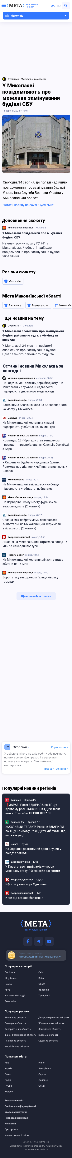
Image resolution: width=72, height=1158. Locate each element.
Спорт (42, 984)
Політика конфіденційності (17, 1106)
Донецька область (15, 1023)
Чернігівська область (17, 1046)
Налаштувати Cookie (17, 1135)
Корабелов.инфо (17, 400)
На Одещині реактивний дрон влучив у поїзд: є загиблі (33, 851)
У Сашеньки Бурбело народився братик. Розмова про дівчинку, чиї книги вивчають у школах (34, 467)
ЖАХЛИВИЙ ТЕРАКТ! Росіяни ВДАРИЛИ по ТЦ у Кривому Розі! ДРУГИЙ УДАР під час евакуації (35, 831)
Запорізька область (49, 1029)
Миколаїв (41, 227)
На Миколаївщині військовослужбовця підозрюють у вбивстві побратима (30, 486)
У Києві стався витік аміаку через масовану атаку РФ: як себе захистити (32, 869)
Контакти (10, 1123)
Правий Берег (16, 554)
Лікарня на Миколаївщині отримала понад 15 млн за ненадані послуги (34, 544)
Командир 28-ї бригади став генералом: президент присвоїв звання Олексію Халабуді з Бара (35, 445)
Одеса (40, 879)
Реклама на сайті (14, 1100)
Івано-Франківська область (19, 1035)
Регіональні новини (32, 5)
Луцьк (8, 1085)
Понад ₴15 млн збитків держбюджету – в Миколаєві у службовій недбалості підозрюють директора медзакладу (32, 387)
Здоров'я (43, 989)
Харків (8, 1068)
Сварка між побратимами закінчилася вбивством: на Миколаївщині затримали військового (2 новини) (31, 524)
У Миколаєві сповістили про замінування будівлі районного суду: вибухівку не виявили (33, 335)
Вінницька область (15, 1017)
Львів (8, 1080)
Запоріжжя (44, 1068)
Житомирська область (51, 1023)
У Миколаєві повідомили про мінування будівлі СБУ (32, 235)
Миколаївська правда (20, 497)
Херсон (9, 1091)
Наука (8, 984)
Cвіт (40, 972)
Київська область (48, 1035)
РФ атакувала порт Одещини (25, 884)
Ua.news (12, 417)
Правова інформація (16, 1118)
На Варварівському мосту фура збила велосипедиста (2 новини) (29, 504)
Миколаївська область (33, 79)
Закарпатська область (18, 1029)
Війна (41, 978)
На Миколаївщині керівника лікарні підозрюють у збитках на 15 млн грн (28, 425)
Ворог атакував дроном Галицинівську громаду (30, 579)
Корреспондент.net (19, 537)
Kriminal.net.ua (16, 479)
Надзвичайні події (15, 995)
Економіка (10, 1001)
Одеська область (48, 1040)
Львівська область (15, 1040)
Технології (44, 995)
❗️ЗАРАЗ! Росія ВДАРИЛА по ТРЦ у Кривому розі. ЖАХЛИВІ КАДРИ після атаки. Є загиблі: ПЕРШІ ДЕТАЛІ (32, 809)
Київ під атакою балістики (24, 898)
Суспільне (13, 325)
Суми (25, 844)
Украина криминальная (21, 378)
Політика (10, 972)
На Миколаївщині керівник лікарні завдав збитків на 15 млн (32, 562)
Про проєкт (11, 1129)
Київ (35, 861)
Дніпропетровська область (52, 1017)
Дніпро (8, 1074)
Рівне (41, 1062)
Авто (7, 989)
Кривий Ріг (30, 800)
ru (59, 5)
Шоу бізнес (11, 978)
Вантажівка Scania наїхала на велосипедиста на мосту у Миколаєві (34, 407)
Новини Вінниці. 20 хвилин (23, 435)
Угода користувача (16, 1112)
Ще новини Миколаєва (36, 596)
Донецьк (43, 1080)
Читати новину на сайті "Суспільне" (28, 205)
